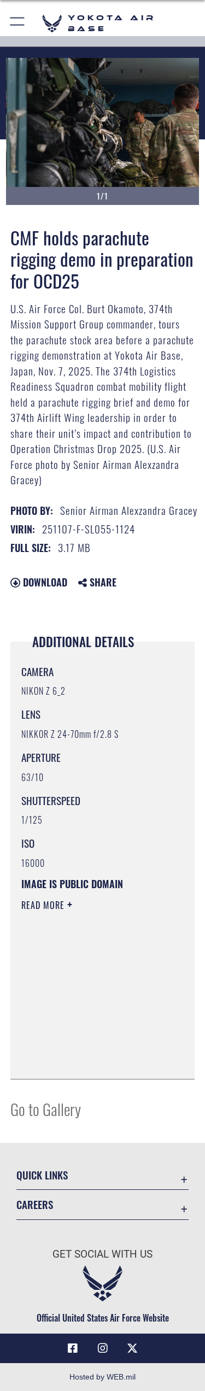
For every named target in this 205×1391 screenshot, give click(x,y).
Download (43, 582)
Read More (44, 905)
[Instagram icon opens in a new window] (103, 1348)
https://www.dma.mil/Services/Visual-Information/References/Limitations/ (87, 1043)
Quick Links (42, 1175)
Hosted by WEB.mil (102, 1376)
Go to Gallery (45, 1108)
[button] (18, 23)
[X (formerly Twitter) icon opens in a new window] (132, 1348)
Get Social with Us (102, 1254)
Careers (34, 1204)
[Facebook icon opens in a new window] (73, 1348)
